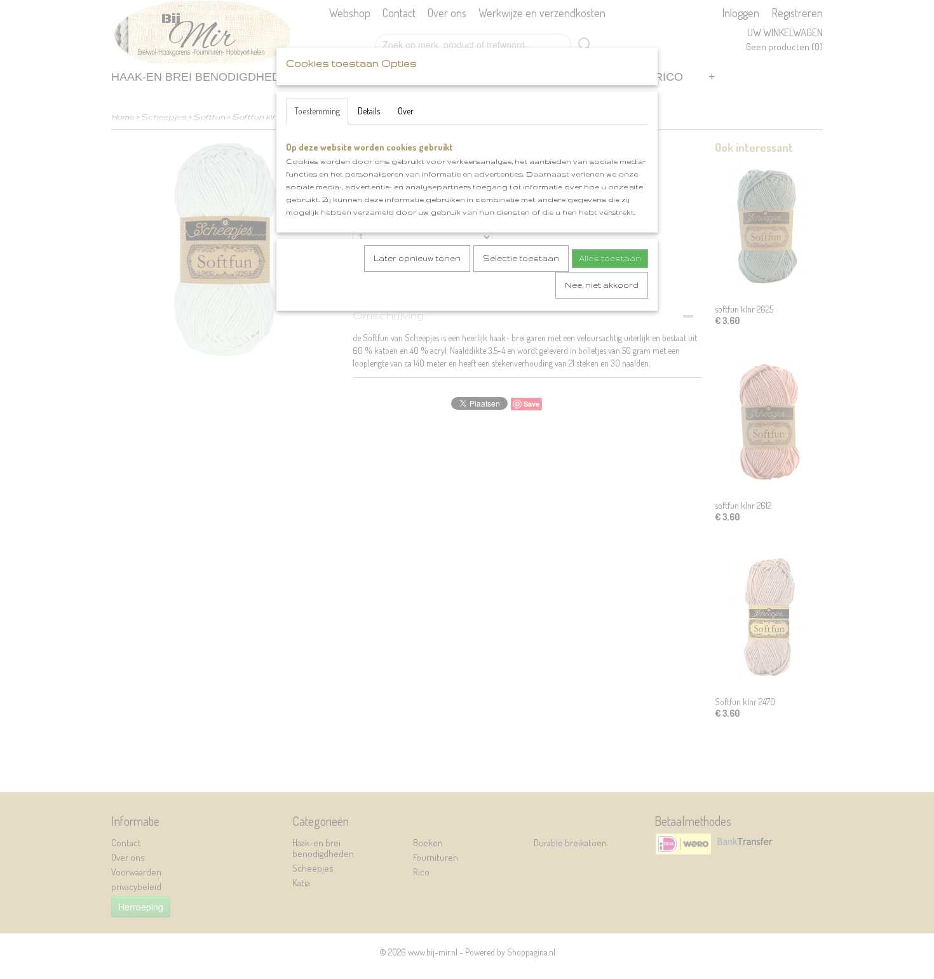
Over (406, 110)
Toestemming (317, 110)
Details (369, 110)
